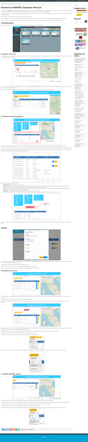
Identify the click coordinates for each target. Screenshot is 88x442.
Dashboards (8, 23)
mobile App (45, 10)
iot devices (16, 402)
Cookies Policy (39, 439)
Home (58, 0)
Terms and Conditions (48, 439)
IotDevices (52, 56)
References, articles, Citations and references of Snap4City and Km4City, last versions (80, 67)
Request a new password (82, 12)
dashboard (13, 56)
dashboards (20, 18)
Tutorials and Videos (81, 0)
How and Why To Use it (65, 0)
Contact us (55, 439)
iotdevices (41, 20)
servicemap (21, 20)
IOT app (64, 18)
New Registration (81, 10)
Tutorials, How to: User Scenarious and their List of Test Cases (79, 109)
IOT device (42, 147)
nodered (61, 18)
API (24, 20)
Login (76, 5)
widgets (31, 18)
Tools (73, 0)
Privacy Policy (33, 439)
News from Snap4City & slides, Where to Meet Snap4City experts (80, 60)
